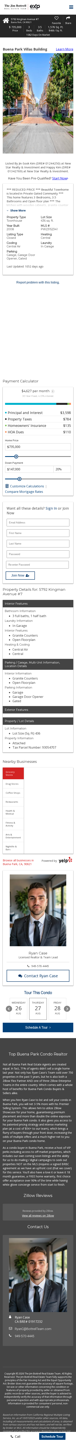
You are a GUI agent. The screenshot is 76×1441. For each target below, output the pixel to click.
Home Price (12, 440)
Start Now (59, 178)
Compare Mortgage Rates (24, 492)
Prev (9, 1009)
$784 (67, 419)
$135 (67, 425)
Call (17, 1436)
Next (67, 1009)
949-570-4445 (40, 966)
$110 (67, 432)
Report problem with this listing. (38, 282)
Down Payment (14, 463)
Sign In (51, 508)
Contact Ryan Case (41, 975)
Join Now (17, 575)
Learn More (64, 49)
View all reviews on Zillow (38, 1215)
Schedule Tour (52, 1436)
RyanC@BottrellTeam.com (33, 1329)
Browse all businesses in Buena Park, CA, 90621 (18, 862)
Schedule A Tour (36, 1027)
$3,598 (65, 412)
